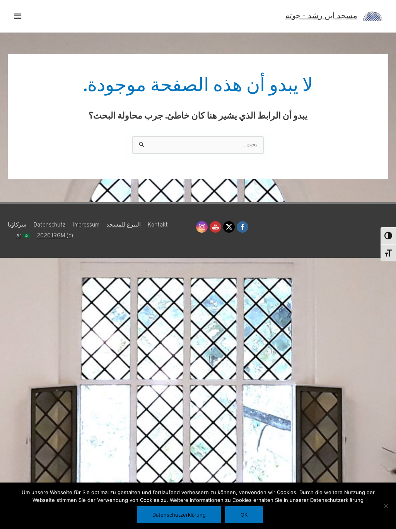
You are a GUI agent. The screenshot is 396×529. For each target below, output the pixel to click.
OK (244, 515)
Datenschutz (50, 225)
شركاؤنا (17, 225)
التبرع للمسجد (123, 225)
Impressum (86, 225)
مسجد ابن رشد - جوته (321, 16)
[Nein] (386, 506)
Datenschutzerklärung (179, 515)
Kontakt (158, 225)
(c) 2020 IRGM (55, 236)
